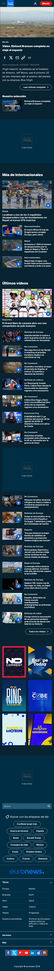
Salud (31, 900)
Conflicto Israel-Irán (27, 824)
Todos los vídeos (37, 631)
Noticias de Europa (33, 332)
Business (6, 894)
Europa (5, 888)
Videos (5, 912)
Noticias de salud (32, 613)
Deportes (7, 319)
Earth (31, 894)
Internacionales (32, 226)
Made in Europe (32, 563)
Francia (26, 858)
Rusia (16, 838)
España (40, 831)
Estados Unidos (34, 851)
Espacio (28, 530)
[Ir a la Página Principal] (10, 3)
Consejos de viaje (19, 845)
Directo (45, 3)
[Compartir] (17, 57)
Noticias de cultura (33, 380)
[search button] (49, 806)
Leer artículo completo (34, 87)
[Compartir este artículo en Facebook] (4, 57)
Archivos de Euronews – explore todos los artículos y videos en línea (40, 922)
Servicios (6, 935)
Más (4, 942)
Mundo (32, 888)
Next (4, 900)
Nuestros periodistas (12, 918)
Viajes (5, 906)
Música (39, 845)
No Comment (31, 346)
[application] (27, 22)
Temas (5, 882)
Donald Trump (34, 838)
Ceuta (15, 851)
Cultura (10, 858)
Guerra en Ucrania (19, 831)
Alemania (42, 858)
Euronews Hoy (31, 413)
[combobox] (27, 806)
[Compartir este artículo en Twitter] (11, 57)
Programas (34, 912)
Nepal (5, 211)
